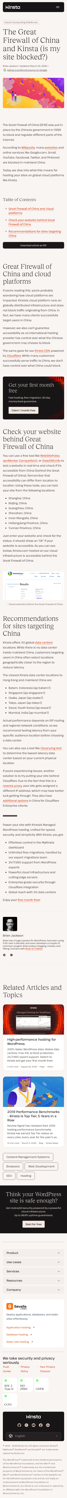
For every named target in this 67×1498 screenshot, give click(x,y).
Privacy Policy (25, 1369)
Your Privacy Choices (47, 1369)
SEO (9, 1176)
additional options (15, 801)
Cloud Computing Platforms (21, 22)
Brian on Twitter (34, 948)
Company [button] (14, 1290)
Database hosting (17, 1334)
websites (51, 147)
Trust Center (7, 1369)
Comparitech (28, 461)
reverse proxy (12, 786)
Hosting (26, 1176)
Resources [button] (14, 1280)
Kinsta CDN (42, 351)
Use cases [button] (14, 1262)
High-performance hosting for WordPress (31, 1041)
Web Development (41, 1166)
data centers (44, 642)
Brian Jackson (10, 66)
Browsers (13, 1166)
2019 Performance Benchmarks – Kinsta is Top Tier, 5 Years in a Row (33, 1116)
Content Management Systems (28, 1157)
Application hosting (18, 1327)
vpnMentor (10, 461)
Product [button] (12, 1253)
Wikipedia (28, 147)
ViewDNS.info (51, 461)
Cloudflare (14, 356)
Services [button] (13, 1271)
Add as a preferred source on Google (27, 70)
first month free (28, 900)
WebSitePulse (49, 456)
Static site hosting (17, 1341)
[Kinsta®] (13, 7)
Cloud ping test (51, 748)
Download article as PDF (33, 245)
